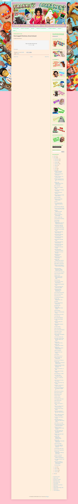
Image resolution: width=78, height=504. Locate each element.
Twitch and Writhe (57, 213)
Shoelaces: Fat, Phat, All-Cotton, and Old (58, 386)
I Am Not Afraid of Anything (59, 218)
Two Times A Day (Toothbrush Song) (58, 376)
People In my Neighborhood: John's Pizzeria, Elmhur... (58, 348)
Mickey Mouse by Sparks (58, 391)
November (57, 160)
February (56, 470)
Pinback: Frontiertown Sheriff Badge (58, 215)
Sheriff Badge (56, 220)
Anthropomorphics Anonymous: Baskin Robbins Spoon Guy (58, 269)
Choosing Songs (57, 465)
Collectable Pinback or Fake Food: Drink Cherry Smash (59, 420)
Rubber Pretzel (57, 402)
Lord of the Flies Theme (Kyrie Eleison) (58, 282)
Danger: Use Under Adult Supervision (58, 434)
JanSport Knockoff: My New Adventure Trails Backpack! (59, 366)
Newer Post (16, 56)
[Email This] (26, 52)
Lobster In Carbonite (58, 455)
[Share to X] (29, 52)
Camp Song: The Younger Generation (59, 190)
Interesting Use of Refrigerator (57, 255)
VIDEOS (59, 28)
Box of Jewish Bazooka (58, 317)
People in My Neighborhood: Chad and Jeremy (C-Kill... (59, 362)
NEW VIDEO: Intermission (59, 263)
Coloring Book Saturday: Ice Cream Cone (58, 245)
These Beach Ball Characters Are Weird (58, 250)
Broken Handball (57, 197)
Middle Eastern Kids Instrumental (58, 257)
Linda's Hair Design (57, 443)
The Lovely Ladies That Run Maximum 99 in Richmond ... (58, 431)
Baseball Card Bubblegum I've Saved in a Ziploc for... (59, 388)
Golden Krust (55, 488)
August (56, 165)
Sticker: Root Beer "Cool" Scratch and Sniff (58, 407)
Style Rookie (55, 486)
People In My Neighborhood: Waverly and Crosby (59, 452)
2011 (55, 473)
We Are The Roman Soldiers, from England (58, 457)
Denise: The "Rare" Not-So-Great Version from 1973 (59, 208)
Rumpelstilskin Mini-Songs (59, 227)
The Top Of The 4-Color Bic (59, 271)
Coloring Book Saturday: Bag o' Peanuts (58, 232)
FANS (14, 30)
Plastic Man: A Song (58, 331)
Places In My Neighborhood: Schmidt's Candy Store (59, 441)
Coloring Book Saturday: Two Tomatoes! (58, 237)
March (56, 468)
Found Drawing (57, 280)
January (56, 471)
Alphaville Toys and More (57, 484)
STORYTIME (16, 28)
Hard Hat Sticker (57, 310)
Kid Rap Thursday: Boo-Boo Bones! (58, 174)
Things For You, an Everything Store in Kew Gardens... (59, 428)
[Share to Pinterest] (31, 52)
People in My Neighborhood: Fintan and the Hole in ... (58, 183)
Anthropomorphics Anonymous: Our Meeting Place (57, 290)
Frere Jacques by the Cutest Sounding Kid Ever (58, 204)
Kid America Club (56, 476)
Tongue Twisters (57, 395)
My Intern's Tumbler (57, 479)
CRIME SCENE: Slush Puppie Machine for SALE (58, 277)
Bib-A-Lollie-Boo (57, 185)
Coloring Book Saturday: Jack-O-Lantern (58, 235)
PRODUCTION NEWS (41, 28)
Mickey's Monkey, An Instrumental (58, 358)
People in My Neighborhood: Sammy (59, 260)
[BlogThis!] (27, 52)
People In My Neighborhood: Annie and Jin (58, 307)
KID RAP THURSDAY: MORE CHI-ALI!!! (58, 172)
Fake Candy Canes (57, 400)
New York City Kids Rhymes (59, 329)
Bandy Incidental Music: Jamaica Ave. (58, 303)
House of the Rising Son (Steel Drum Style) (58, 287)
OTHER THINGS (52, 28)
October (56, 162)
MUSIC (32, 28)
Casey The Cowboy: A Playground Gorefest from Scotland (58, 462)
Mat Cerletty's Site (56, 482)
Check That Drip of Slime (58, 273)
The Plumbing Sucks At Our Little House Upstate (59, 425)
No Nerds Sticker (57, 326)
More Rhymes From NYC (59, 314)
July (55, 166)
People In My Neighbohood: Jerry (58, 299)
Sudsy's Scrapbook (57, 332)
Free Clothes (56, 354)
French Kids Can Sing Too (59, 206)
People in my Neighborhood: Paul (58, 342)
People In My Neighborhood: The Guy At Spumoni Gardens (59, 222)
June (56, 168)
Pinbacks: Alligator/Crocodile (58, 211)
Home (31, 56)
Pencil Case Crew (57, 295)
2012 (55, 157)
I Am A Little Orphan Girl (58, 336)
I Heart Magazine (56, 490)
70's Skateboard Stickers (58, 297)
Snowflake (56, 301)
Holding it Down (57, 275)
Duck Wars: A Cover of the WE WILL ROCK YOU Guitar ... (59, 339)
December (57, 159)
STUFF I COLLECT (25, 28)
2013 (55, 156)
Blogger (47, 496)
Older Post (47, 56)
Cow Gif (55, 201)
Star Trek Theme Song (58, 294)
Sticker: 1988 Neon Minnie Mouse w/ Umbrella (59, 415)
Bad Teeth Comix (56, 480)
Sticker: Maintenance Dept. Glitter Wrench (59, 195)
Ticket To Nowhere (57, 350)
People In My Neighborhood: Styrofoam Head (57, 437)
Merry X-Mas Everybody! (58, 261)
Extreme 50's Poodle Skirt (59, 450)
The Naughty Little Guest (58, 398)
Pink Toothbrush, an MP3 (58, 373)
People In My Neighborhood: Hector (58, 345)
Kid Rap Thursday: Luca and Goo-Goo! (58, 177)
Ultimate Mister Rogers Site (58, 487)
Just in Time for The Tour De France (58, 381)
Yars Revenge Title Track (58, 448)
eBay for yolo (55, 478)
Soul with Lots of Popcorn (59, 360)
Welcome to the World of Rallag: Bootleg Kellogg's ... (59, 266)
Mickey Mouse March (58, 392)
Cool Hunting (55, 483)
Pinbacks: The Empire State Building (58, 199)
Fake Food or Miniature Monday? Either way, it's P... (59, 412)
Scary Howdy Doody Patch (59, 292)
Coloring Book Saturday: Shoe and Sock (58, 242)
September (57, 163)
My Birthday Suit (57, 305)
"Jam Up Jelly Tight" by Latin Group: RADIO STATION (58, 446)
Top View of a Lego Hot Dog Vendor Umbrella (58, 226)
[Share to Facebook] (30, 52)
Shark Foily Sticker (57, 328)
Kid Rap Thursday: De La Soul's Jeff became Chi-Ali (59, 179)
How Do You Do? (57, 397)
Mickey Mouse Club (57, 394)
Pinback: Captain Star (58, 217)
